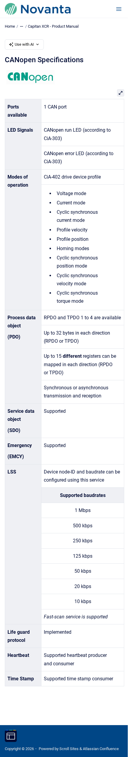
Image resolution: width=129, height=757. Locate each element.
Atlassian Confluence (101, 748)
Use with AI (24, 44)
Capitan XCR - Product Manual (53, 26)
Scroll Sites (69, 748)
